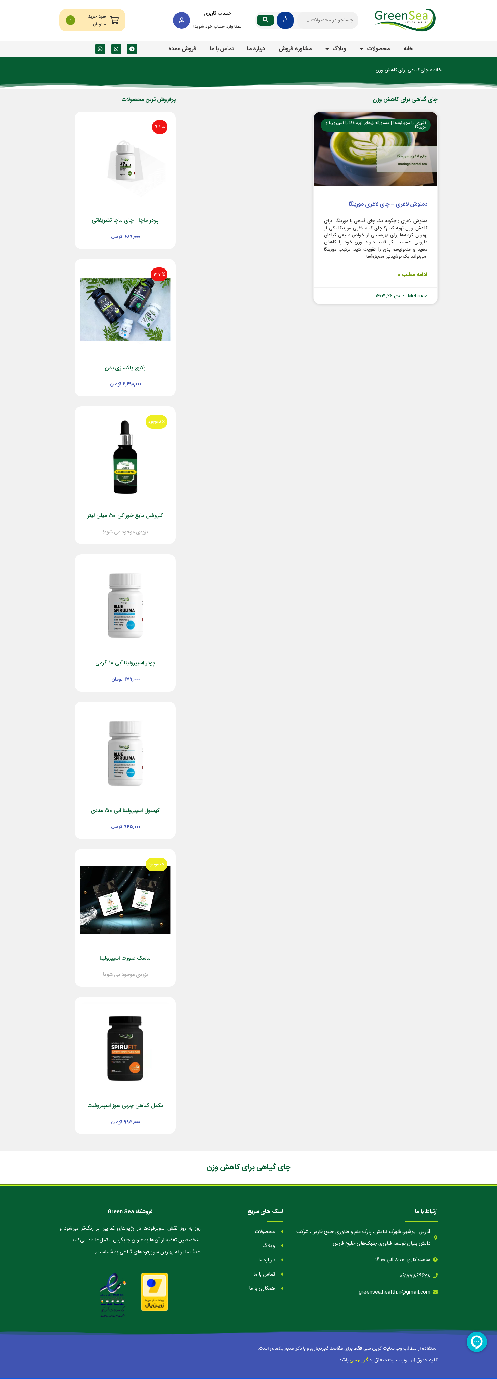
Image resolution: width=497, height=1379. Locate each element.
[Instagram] (100, 49)
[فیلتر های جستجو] (285, 20)
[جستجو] (265, 20)
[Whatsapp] (116, 49)
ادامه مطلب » (412, 274)
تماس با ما (222, 49)
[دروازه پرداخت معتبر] (154, 1292)
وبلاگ (339, 49)
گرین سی (359, 1360)
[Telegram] (132, 49)
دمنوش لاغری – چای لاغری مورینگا (388, 204)
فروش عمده (182, 49)
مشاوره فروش (295, 49)
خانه (408, 49)
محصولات (378, 49)
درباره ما (256, 49)
